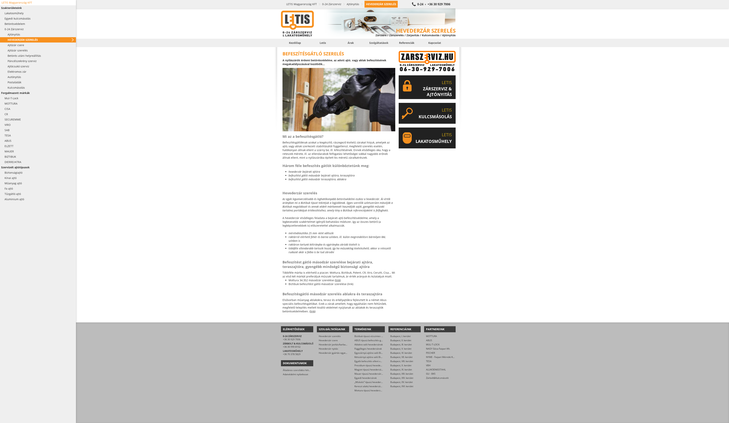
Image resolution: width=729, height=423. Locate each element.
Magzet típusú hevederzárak (369, 369)
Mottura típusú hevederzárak (369, 390)
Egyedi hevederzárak (365, 378)
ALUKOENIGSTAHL (436, 369)
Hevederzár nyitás (328, 348)
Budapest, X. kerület (400, 365)
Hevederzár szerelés (330, 336)
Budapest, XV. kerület (401, 382)
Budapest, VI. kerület (401, 352)
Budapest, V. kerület (400, 348)
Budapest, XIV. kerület (401, 378)
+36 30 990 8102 (292, 346)
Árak (351, 43)
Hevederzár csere (328, 340)
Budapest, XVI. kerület (401, 386)
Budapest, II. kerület (400, 340)
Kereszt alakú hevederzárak (369, 386)
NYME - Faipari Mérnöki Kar (440, 357)
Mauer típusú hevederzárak (369, 373)
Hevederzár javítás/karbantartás (336, 344)
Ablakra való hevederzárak (368, 344)
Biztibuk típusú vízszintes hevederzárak (375, 336)
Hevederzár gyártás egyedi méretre (338, 352)
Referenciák (406, 43)
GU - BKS (431, 373)
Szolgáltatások (378, 43)
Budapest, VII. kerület (401, 357)
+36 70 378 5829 (292, 354)
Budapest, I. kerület (400, 336)
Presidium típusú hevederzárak (370, 365)
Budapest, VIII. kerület (401, 361)
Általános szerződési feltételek (299, 370)
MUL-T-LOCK (432, 344)
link (337, 280)
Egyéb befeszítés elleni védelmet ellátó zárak (378, 361)
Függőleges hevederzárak (368, 348)
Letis (323, 43)
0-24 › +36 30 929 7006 (433, 4)
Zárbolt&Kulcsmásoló (437, 378)
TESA (429, 361)
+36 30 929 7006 (292, 339)
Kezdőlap (295, 43)
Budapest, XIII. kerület (401, 373)
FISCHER (430, 352)
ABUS (429, 340)
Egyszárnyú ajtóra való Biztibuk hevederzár (377, 352)
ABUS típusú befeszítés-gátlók (370, 340)
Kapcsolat (434, 43)
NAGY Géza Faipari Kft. (438, 348)
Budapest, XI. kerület (401, 369)
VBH (428, 365)
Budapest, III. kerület (401, 344)
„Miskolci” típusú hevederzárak (370, 382)
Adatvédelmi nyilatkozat (295, 374)
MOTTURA (431, 336)
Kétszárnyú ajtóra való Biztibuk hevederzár (377, 357)
